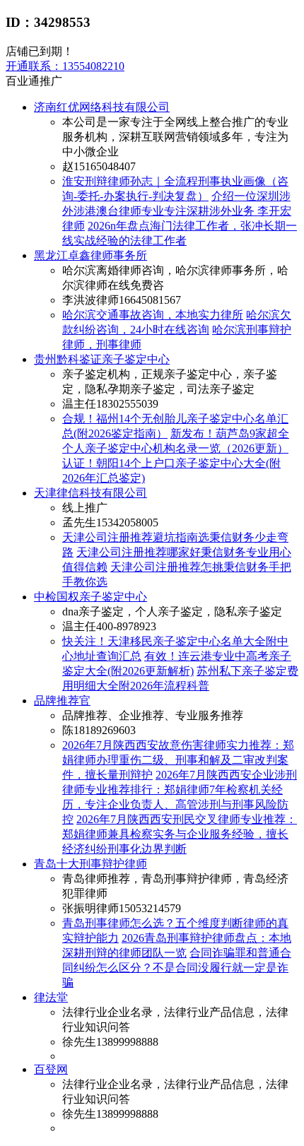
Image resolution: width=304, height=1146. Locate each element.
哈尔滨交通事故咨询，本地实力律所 (152, 315)
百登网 (51, 1069)
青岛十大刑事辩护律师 (90, 864)
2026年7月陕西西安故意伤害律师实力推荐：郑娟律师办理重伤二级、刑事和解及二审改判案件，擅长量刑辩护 (178, 760)
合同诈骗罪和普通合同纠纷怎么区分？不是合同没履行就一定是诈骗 (176, 967)
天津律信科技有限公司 (90, 493)
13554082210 (65, 66)
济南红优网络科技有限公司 (102, 107)
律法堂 (51, 997)
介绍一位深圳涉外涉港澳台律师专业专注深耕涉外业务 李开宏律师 (176, 211)
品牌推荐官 (62, 701)
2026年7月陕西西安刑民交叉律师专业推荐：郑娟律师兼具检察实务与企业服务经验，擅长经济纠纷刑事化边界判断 (179, 834)
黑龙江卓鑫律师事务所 (90, 255)
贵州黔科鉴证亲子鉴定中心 (102, 359)
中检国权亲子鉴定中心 (90, 597)
